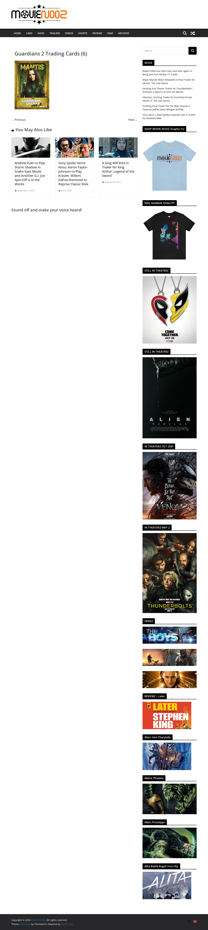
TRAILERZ (55, 33)
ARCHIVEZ (123, 33)
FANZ (110, 33)
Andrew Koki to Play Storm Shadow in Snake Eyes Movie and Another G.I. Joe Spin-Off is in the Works (30, 173)
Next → (133, 120)
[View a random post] (193, 33)
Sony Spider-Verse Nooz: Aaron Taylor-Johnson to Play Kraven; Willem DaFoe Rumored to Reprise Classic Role (73, 173)
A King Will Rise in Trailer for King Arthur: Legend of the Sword (118, 169)
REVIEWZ (97, 33)
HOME (17, 33)
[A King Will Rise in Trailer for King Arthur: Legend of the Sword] (118, 139)
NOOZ (41, 33)
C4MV (29, 33)
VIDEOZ (69, 33)
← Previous (18, 120)
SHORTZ (82, 33)
